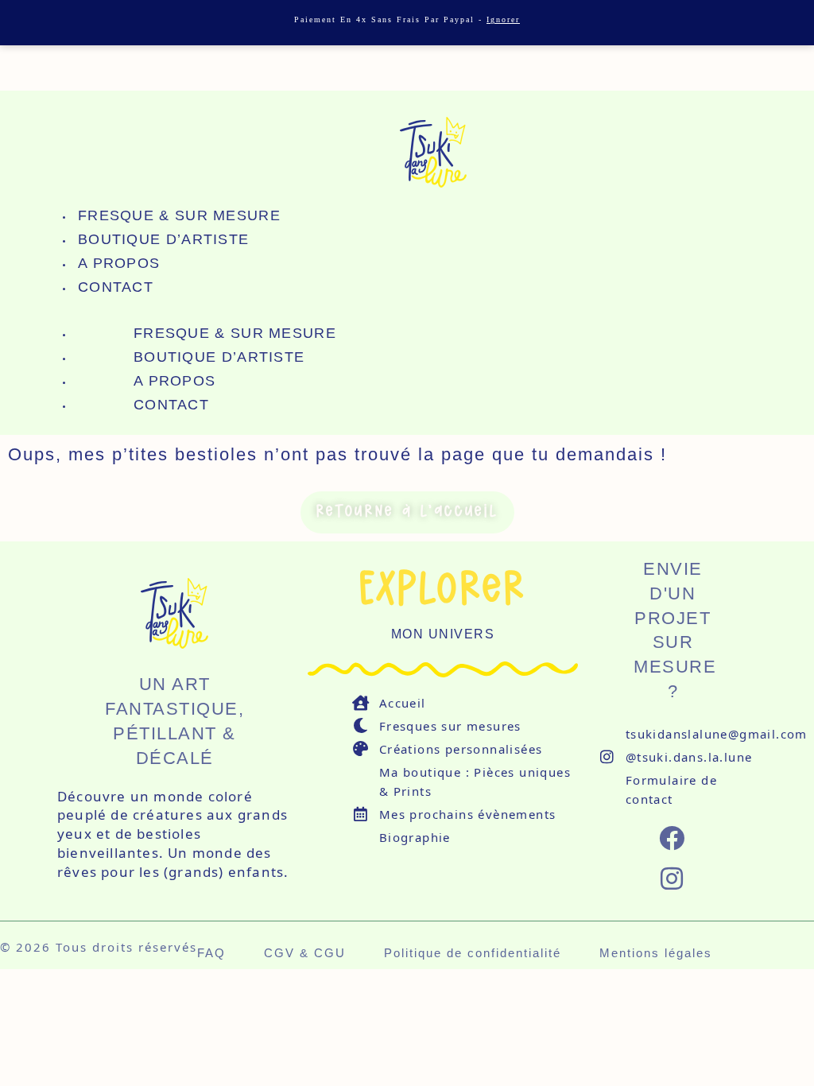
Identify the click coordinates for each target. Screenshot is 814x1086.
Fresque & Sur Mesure (179, 215)
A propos (119, 263)
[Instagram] (673, 878)
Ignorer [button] (503, 19)
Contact (115, 287)
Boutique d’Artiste (163, 239)
